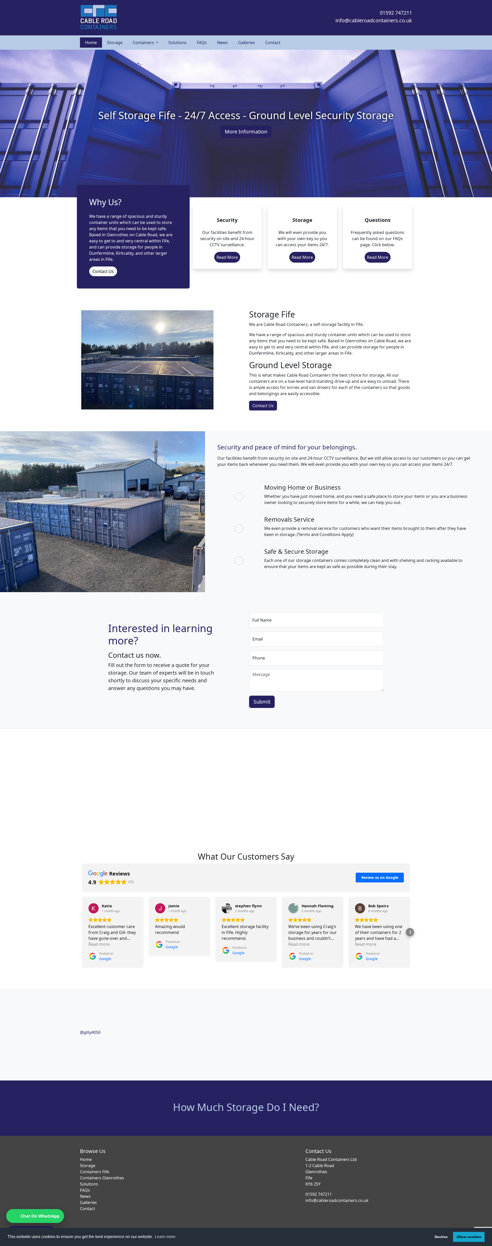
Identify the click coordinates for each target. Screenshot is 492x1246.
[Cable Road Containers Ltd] (161, 17)
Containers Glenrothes (102, 1178)
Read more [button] (99, 944)
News (222, 42)
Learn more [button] (165, 1236)
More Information (246, 131)
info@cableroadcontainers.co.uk (373, 20)
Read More (227, 257)
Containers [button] (144, 42)
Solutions (177, 42)
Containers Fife (94, 1172)
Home (91, 42)
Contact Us (103, 271)
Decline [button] (441, 1237)
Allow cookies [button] (469, 1237)
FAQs (202, 42)
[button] (82, 932)
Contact (272, 42)
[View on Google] (93, 908)
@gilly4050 (90, 1032)
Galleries (246, 42)
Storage (114, 42)
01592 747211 (396, 12)
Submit (261, 701)
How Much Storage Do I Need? (246, 1107)
